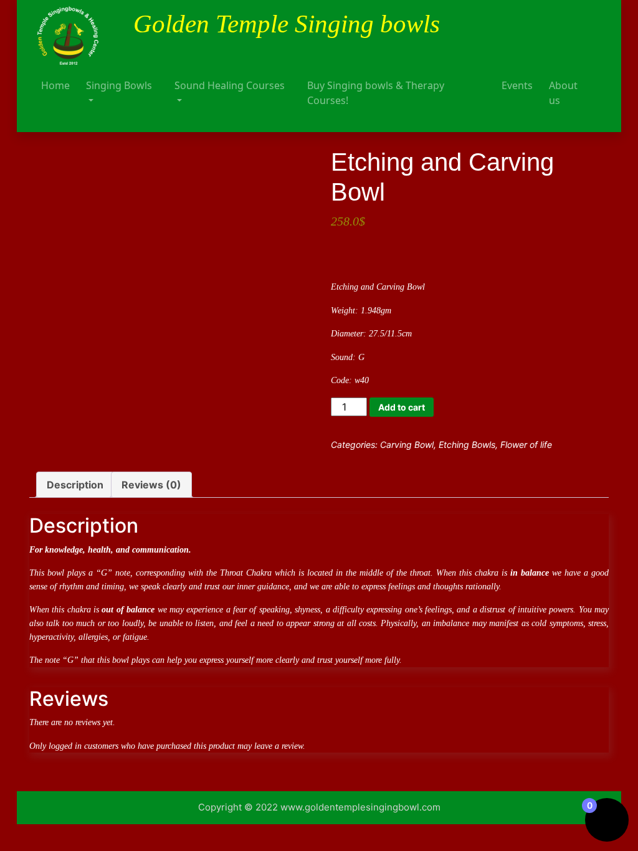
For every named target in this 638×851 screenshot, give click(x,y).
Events (517, 85)
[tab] (75, 485)
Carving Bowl (407, 444)
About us (563, 92)
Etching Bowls (467, 444)
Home (55, 85)
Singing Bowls (119, 85)
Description (75, 484)
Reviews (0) (151, 484)
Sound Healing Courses (229, 85)
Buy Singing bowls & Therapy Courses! (375, 92)
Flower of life (526, 444)
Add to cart (401, 407)
